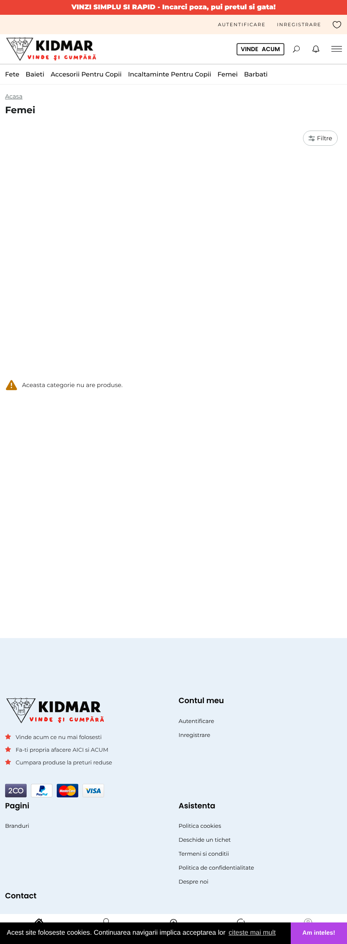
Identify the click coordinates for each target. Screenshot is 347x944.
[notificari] (315, 49)
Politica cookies (200, 826)
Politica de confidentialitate (216, 868)
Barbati (256, 74)
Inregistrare (299, 24)
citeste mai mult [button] (252, 932)
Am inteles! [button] (319, 933)
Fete (12, 74)
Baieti (35, 74)
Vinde (260, 49)
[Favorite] (337, 24)
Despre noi (194, 882)
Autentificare (242, 24)
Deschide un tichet (205, 840)
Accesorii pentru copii (86, 74)
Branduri (17, 826)
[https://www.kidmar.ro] (53, 49)
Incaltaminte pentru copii (169, 74)
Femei (228, 74)
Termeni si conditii (204, 854)
